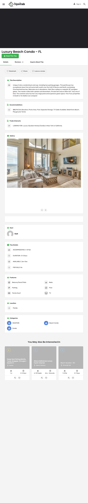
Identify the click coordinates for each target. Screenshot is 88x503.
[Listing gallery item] (19, 198)
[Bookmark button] (19, 378)
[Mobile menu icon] (3, 4)
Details (5, 62)
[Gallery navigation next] (46, 210)
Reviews (19, 62)
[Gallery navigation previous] (42, 210)
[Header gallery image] (22, 24)
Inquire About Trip (36, 62)
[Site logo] (17, 4)
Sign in (78, 4)
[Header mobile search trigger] (84, 4)
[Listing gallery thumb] (44, 163)
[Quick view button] (15, 378)
